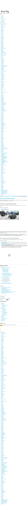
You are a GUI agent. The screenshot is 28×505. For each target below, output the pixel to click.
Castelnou (2, 62)
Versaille (2, 187)
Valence (2, 183)
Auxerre (2, 36)
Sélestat (2, 168)
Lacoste (2, 105)
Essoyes (2, 396)
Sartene (2, 166)
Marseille (2, 118)
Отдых (2, 19)
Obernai (2, 133)
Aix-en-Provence (3, 26)
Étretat (2, 87)
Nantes (2, 439)
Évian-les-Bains (3, 398)
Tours (2, 487)
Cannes (2, 368)
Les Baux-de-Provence (4, 110)
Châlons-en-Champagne (4, 65)
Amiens (2, 338)
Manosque (2, 117)
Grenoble (2, 406)
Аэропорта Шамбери (23, 205)
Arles (2, 34)
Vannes (2, 185)
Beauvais (2, 43)
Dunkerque (2, 393)
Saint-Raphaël (3, 162)
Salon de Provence (3, 474)
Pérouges (2, 447)
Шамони (1, 234)
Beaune (2, 42)
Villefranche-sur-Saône (4, 192)
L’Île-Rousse (3, 102)
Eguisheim (2, 84)
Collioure (2, 73)
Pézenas (2, 139)
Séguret (2, 477)
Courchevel (2, 77)
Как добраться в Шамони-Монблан (4, 196)
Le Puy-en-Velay (3, 109)
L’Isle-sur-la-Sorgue (3, 103)
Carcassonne (2, 59)
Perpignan (2, 138)
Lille (2, 421)
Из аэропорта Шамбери (6, 269)
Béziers (2, 47)
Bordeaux (2, 361)
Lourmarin (2, 115)
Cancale (2, 58)
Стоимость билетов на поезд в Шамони (8, 273)
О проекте (2, 21)
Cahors (2, 56)
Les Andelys (2, 419)
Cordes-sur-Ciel (3, 76)
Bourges (2, 53)
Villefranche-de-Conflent (4, 190)
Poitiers (2, 140)
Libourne (2, 111)
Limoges (2, 112)
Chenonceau (2, 69)
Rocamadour (3, 145)
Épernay (2, 85)
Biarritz (2, 358)
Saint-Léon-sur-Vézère (4, 158)
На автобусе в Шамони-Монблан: (5, 278)
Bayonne (2, 41)
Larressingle (2, 107)
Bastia (2, 40)
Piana (2, 449)
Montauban (2, 434)
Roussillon (2, 150)
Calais (2, 366)
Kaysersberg (2, 411)
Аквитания (4, 309)
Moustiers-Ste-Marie (3, 437)
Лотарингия (4, 306)
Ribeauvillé (2, 454)
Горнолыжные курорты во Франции (6, 287)
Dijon (2, 79)
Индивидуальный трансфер (5, 208)
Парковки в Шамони (5, 277)
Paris (2, 136)
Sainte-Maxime (3, 469)
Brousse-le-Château (3, 363)
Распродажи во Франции (4, 290)
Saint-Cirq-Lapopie (3, 153)
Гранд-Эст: (2, 304)
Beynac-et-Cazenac (3, 48)
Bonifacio (2, 50)
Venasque (2, 495)
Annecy (2, 340)
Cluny (2, 381)
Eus (1, 88)
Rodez (2, 147)
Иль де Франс (3, 307)
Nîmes (2, 442)
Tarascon (2, 173)
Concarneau (2, 74)
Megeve (2, 119)
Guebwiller (2, 98)
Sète (1, 479)
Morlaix (2, 126)
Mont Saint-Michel (3, 124)
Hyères (2, 101)
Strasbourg (2, 482)
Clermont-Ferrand (3, 71)
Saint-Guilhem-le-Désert (4, 156)
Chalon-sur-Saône (3, 66)
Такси (1, 239)
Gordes (2, 404)
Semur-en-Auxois (3, 169)
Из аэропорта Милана (6, 271)
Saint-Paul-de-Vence (3, 160)
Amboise (2, 28)
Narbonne (2, 130)
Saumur (2, 167)
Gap (1, 93)
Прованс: (2, 317)
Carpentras (2, 60)
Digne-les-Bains (3, 388)
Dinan (2, 80)
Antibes (2, 32)
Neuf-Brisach (3, 131)
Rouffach (2, 459)
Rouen (2, 149)
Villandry (2, 189)
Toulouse (2, 177)
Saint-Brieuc (2, 154)
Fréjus (2, 92)
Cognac (2, 72)
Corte (2, 386)
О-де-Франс (2, 313)
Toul (1, 485)
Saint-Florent (3, 155)
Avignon (2, 37)
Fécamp (2, 90)
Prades (2, 141)
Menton (2, 429)
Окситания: (2, 311)
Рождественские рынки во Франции (6, 289)
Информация (3, 20)
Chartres (2, 68)
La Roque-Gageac (3, 414)
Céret (2, 373)
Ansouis (2, 31)
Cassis (2, 61)
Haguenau (2, 99)
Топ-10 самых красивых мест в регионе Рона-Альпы (8, 291)
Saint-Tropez (3, 163)
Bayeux (2, 350)
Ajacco (2, 335)
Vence (2, 184)
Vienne (2, 188)
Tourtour (2, 178)
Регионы (2, 17)
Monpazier (2, 123)
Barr (1, 39)
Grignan (2, 97)
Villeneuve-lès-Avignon (4, 502)
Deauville (2, 78)
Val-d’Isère (2, 182)
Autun (2, 345)
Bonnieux (2, 360)
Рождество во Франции (4, 288)
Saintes (2, 152)
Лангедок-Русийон (5, 312)
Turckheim (2, 180)
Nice (2, 441)
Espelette (2, 86)
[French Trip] (5, 12)
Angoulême (2, 30)
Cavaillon (2, 63)
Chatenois (2, 378)
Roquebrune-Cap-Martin (4, 457)
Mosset (2, 436)
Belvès (2, 45)
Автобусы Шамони (5, 281)
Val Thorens (2, 492)
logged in (4, 298)
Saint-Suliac (2, 472)
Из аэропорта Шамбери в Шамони (7, 198)
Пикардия (4, 315)
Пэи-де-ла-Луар (3, 318)
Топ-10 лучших (3, 18)
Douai (2, 83)
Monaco (2, 431)
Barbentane (2, 38)
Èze (1, 399)
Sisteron (2, 480)
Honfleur (2, 409)
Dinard (2, 81)
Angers (2, 29)
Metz (2, 121)
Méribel (2, 120)
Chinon (2, 70)
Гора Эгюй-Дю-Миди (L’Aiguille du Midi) (6, 283)
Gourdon (2, 95)
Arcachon (2, 343)
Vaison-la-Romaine (3, 181)
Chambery (2, 376)
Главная (2, 15)
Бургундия (2, 303)
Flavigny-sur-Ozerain (4, 401)
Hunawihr (2, 100)
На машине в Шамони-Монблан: (5, 276)
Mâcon (2, 426)
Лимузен (4, 310)
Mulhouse (2, 128)
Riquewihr (2, 146)
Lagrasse (2, 106)
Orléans (2, 444)
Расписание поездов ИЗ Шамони (7, 275)
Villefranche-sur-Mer (4, 191)
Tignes (2, 175)
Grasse (2, 96)
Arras (2, 35)
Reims (2, 143)
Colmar (2, 383)
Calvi (2, 57)
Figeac (2, 91)
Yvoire (2, 194)
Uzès (2, 490)
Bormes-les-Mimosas (4, 52)
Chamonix (2, 67)
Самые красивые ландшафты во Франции (6, 292)
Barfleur (2, 348)
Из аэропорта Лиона (5, 270)
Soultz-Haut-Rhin (3, 172)
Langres (2, 416)
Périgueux (2, 137)
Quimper (2, 452)
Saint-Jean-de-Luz (3, 467)
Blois (2, 49)
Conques (2, 75)
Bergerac (2, 355)
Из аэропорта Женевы (6, 268)
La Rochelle (2, 104)
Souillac (2, 171)
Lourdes (2, 424)
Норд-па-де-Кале (5, 314)
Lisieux (2, 114)
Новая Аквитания (3, 308)
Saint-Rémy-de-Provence (4, 161)
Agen (2, 24)
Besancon (2, 46)
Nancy (2, 129)
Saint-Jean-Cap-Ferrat (4, 157)
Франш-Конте (3, 320)
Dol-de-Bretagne (3, 391)
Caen (2, 54)
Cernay (2, 64)
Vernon (2, 186)
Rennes (2, 144)
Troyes (2, 179)
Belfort (2, 44)
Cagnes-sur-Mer (3, 55)
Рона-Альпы (3, 319)
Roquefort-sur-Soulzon (4, 148)
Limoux (2, 113)
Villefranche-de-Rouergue (4, 500)
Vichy (2, 497)
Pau (1, 135)
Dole (2, 82)
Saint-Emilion (3, 464)
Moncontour (2, 122)
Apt (1, 33)
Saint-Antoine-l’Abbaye (4, 462)
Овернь (2, 316)
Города (2, 16)
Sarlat (2, 475)
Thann (2, 174)
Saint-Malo (2, 159)
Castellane (2, 371)
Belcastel (2, 353)
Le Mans (2, 108)
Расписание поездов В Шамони (7, 274)
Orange (2, 134)
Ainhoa (2, 25)
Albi (1, 27)
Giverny (2, 403)
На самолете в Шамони (13, 196)
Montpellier (2, 125)
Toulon (2, 176)
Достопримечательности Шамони (5, 282)
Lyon (2, 116)
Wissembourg (3, 193)
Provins (2, 142)
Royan (2, 151)
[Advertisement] (14, 5)
